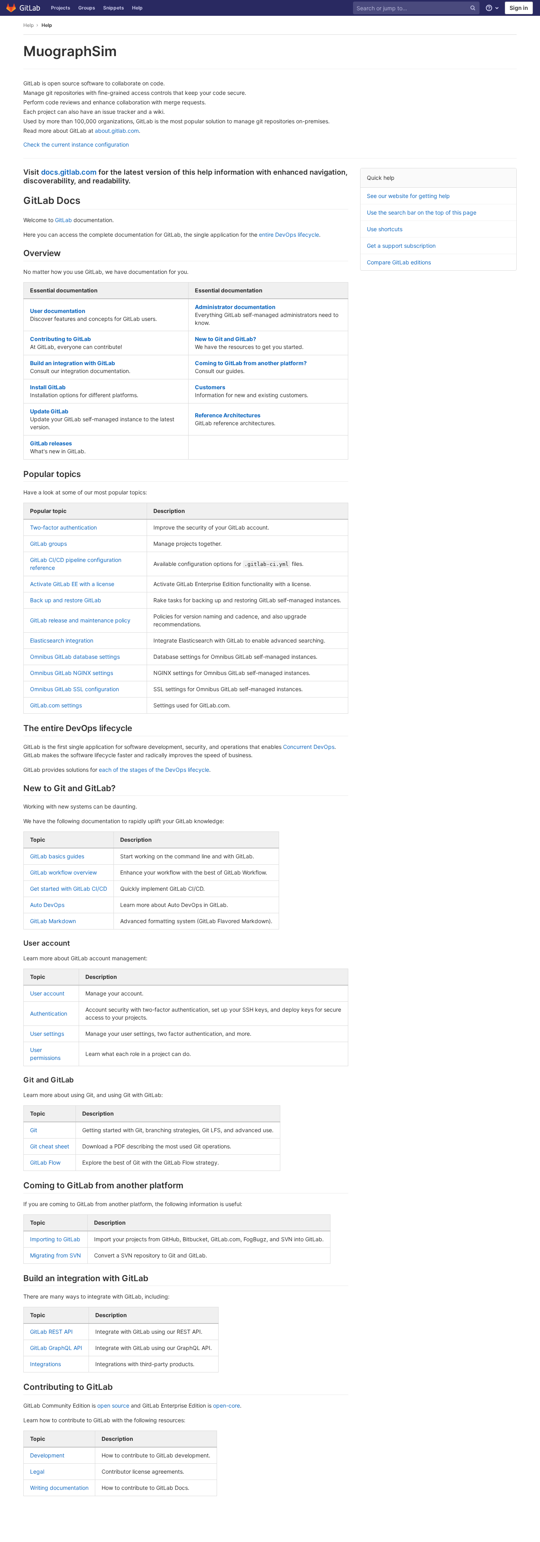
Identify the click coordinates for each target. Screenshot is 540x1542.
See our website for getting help (408, 195)
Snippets (113, 8)
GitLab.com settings (56, 705)
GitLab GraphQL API (56, 1347)
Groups (86, 8)
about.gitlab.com (117, 130)
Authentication (48, 1013)
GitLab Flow (45, 1162)
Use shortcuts (384, 229)
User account (47, 993)
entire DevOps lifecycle (289, 234)
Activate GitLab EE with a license (72, 584)
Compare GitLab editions (399, 262)
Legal (37, 1471)
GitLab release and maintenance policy (80, 620)
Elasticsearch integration (61, 640)
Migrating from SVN (55, 1255)
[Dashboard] (23, 8)
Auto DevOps (47, 904)
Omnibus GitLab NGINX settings (71, 672)
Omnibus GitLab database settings (75, 656)
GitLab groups (48, 543)
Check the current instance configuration (76, 144)
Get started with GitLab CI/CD (68, 888)
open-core (226, 1405)
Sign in (519, 7)
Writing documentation (59, 1487)
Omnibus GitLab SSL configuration (74, 689)
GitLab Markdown (53, 921)
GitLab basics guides (57, 856)
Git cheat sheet (49, 1146)
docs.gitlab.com (68, 172)
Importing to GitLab (55, 1239)
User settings (47, 1033)
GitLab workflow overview (63, 872)
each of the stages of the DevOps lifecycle (154, 769)
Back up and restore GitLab (65, 600)
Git (33, 1130)
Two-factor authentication (63, 527)
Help (137, 8)
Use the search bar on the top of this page (421, 212)
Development (47, 1455)
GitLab (63, 220)
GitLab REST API (51, 1331)
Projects (60, 8)
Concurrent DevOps (308, 746)
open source (113, 1405)
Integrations (45, 1364)
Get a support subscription (401, 245)
